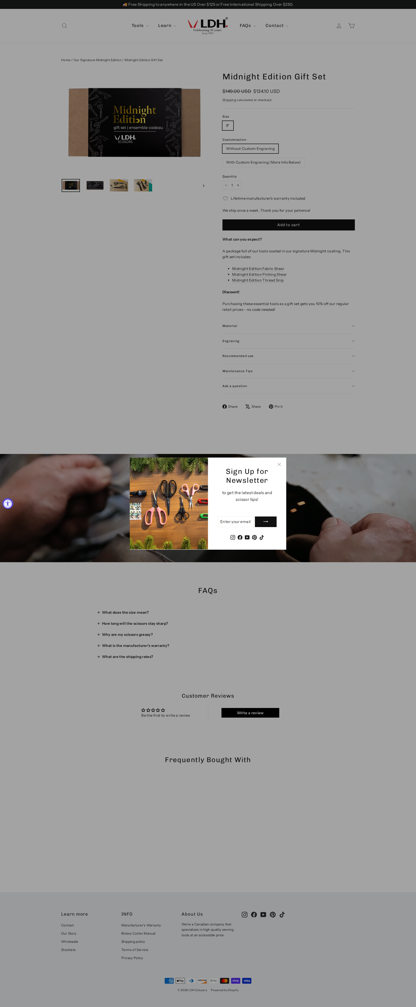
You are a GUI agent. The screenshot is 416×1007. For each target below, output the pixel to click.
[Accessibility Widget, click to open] (7, 503)
